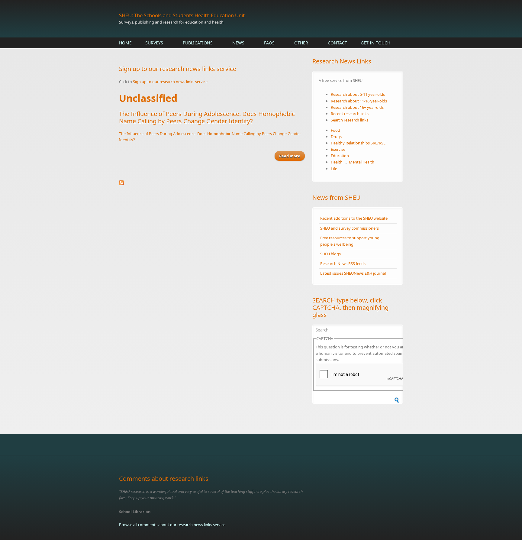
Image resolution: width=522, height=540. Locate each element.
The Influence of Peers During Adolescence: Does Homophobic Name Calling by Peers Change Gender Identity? (207, 117)
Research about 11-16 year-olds (359, 101)
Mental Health (361, 162)
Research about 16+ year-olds (357, 107)
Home (125, 43)
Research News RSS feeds (343, 263)
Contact (337, 43)
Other (301, 43)
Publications (198, 43)
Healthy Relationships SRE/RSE (358, 143)
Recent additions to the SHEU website (354, 218)
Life (334, 168)
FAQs (269, 43)
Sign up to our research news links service (170, 81)
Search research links (349, 120)
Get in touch (375, 43)
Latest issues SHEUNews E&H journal (353, 273)
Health (337, 162)
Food (335, 130)
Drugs (336, 136)
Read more (292, 157)
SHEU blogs (330, 254)
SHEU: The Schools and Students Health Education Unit (182, 15)
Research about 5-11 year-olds (358, 94)
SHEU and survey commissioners (349, 228)
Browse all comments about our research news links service (172, 524)
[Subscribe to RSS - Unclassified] (212, 182)
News (238, 43)
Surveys (154, 43)
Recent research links (350, 113)
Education (340, 155)
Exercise (338, 149)
